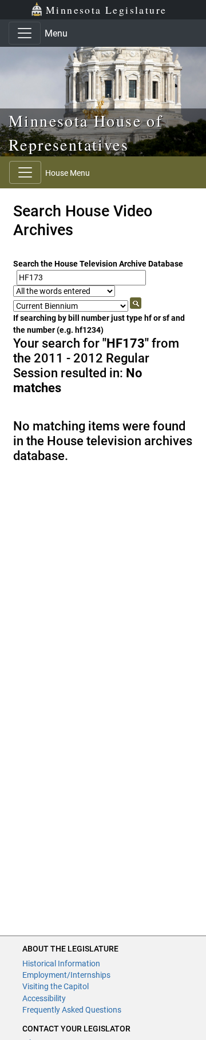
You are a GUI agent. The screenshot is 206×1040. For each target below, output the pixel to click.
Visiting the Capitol (55, 986)
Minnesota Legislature (106, 10)
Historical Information (61, 963)
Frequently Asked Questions (71, 1009)
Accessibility (44, 998)
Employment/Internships (66, 974)
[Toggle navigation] (25, 33)
